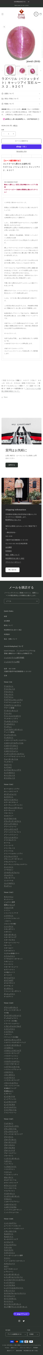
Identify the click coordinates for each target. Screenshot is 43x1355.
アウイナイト (8, 692)
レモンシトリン (9, 1290)
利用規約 (9, 551)
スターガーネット (10, 934)
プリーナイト (8, 1137)
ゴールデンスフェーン (12, 872)
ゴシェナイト (8, 875)
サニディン (8, 886)
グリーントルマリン (11, 837)
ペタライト (8, 1161)
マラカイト (8, 1199)
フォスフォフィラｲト (11, 1126)
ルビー (6, 1266)
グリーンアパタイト (11, 824)
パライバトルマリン (11, 1083)
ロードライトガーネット (12, 1304)
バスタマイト (8, 1072)
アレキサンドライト (11, 721)
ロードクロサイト (10, 1299)
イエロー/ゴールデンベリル (13, 743)
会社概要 (9, 547)
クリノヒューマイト (11, 856)
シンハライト (8, 926)
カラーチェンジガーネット (13, 808)
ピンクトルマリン (10, 1107)
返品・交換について (13, 555)
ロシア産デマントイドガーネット (15, 1307)
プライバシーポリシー (13, 562)
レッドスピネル (9, 1285)
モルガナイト (8, 1234)
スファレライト (9, 956)
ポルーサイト (8, 1177)
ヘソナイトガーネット (12, 1158)
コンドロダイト (9, 883)
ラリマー (7, 1258)
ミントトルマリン (10, 1223)
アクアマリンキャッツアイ (13, 700)
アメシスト (8, 713)
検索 (5, 616)
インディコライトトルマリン (14, 754)
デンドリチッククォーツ (12, 1015)
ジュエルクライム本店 (12, 662)
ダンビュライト (9, 994)
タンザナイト (8, 988)
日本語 (31, 1334)
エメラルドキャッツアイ (12, 770)
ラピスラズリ (8, 1250)
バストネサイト (9, 1075)
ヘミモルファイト (10, 1166)
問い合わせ (12, 570)
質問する (11, 465)
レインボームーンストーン (13, 1277)
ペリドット (8, 1172)
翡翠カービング (9, 905)
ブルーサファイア (10, 1142)
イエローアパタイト (11, 746)
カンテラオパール (10, 818)
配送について (8, 625)
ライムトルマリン (10, 1245)
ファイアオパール (10, 1110)
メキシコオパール (10, 1231)
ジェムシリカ (8, 907)
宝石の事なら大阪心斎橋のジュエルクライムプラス (20, 1345)
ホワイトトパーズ (10, 1185)
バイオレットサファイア (12, 1050)
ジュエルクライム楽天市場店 (14, 658)
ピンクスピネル (9, 1104)
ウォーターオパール (11, 759)
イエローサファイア (11, 748)
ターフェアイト (9, 978)
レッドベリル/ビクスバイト (13, 1288)
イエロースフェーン (11, 751)
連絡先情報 (19, 1350)
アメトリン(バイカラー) (12, 716)
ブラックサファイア (11, 1131)
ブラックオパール (10, 1129)
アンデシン (8, 727)
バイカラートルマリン (12, 1061)
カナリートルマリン (11, 800)
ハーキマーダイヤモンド (12, 1045)
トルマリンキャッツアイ (12, 1040)
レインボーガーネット (12, 1274)
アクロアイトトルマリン (12, 705)
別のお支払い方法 (21, 151)
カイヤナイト (8, 797)
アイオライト (8, 686)
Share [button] (6, 397)
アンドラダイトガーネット (13, 729)
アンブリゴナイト (10, 735)
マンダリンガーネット (12, 1196)
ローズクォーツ (9, 1296)
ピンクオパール (9, 1096)
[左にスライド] (2, 70)
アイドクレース (9, 689)
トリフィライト (9, 1029)
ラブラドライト (9, 1253)
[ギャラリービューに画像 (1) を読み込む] (10, 70)
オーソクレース (9, 775)
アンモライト (8, 737)
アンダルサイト (9, 724)
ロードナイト (8, 1301)
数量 (3, 130)
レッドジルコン (9, 1282)
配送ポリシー (10, 1350)
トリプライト (8, 1032)
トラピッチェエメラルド (12, 1026)
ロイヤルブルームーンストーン (15, 1293)
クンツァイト (8, 867)
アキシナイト (8, 694)
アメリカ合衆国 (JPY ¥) (14, 1334)
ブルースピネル (9, 1148)
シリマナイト (8, 916)
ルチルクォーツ (9, 1263)
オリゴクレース (9, 778)
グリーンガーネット (11, 1007)
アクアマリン (8, 697)
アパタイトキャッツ (11, 710)
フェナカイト (8, 1123)
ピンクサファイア (10, 1102)
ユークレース (8, 1242)
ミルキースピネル (10, 1207)
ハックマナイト (9, 1077)
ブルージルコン (9, 1145)
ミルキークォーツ (10, 1204)
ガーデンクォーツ (10, 794)
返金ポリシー (14, 1347)
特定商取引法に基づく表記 (15, 558)
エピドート (8, 764)
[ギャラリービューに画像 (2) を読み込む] (21, 70)
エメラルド (8, 767)
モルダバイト (8, 1236)
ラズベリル (8, 1247)
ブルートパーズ (9, 1150)
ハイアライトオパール (12, 1067)
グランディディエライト (12, 821)
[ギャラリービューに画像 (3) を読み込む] (33, 70)
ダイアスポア (8, 980)
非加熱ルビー (8, 1091)
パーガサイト (8, 1048)
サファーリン (8, 897)
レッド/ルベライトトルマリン (14, 1280)
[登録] (36, 601)
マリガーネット (9, 1193)
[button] (2, 14)
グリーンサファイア (11, 829)
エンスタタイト (9, 773)
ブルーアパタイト (10, 1139)
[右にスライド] (41, 70)
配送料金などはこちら (13, 520)
